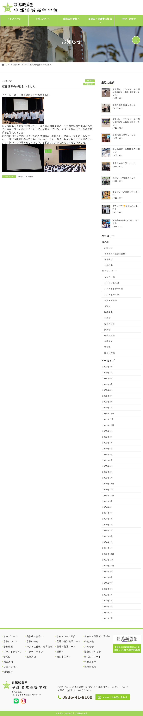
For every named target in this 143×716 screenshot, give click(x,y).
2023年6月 (107, 589)
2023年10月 (108, 566)
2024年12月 (108, 484)
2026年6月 (107, 378)
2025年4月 (107, 460)
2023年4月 (107, 601)
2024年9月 (107, 501)
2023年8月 (107, 577)
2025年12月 (108, 413)
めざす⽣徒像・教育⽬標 (40, 646)
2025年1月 (107, 478)
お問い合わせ (128, 19)
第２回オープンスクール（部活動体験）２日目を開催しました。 (126, 92)
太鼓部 (107, 318)
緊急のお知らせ (92, 651)
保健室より (90, 662)
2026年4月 (107, 390)
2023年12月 (108, 554)
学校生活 (108, 259)
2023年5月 (107, 595)
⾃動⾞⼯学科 (64, 656)
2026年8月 (107, 367)
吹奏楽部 (108, 312)
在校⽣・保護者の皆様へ (100, 20)
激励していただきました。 (125, 177)
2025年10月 (108, 425)
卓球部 (107, 306)
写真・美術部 (110, 300)
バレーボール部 (111, 295)
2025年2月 (107, 472)
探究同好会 (109, 324)
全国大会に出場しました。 (125, 135)
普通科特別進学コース (68, 641)
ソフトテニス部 (111, 283)
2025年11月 (108, 419)
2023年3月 (107, 606)
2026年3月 (107, 396)
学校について (43, 19)
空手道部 (108, 341)
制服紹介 (8, 672)
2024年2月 (107, 542)
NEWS (90, 81)
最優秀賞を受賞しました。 (125, 105)
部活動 (7, 656)
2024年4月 (107, 530)
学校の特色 (32, 641)
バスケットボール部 (113, 289)
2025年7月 (107, 443)
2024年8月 (107, 507)
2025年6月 (107, 449)
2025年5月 (107, 454)
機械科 (60, 651)
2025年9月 (107, 431)
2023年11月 (108, 560)
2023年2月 (107, 612)
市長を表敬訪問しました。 (125, 163)
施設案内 (8, 662)
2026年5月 (107, 384)
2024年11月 (108, 489)
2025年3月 (107, 466)
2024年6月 (107, 519)
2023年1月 (107, 618)
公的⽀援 (89, 641)
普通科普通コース (66, 646)
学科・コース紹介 (66, 636)
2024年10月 (108, 495)
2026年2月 (107, 402)
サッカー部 (109, 277)
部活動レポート (109, 271)
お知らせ (108, 248)
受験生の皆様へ (71, 19)
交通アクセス (10, 667)
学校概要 (8, 646)
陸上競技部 (109, 353)
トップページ (14, 19)
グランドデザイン (12, 651)
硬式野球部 (109, 335)
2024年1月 (107, 548)
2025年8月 (107, 437)
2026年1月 (107, 408)
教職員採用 (90, 667)
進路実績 (31, 656)
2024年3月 (107, 536)
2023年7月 (107, 583)
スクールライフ (35, 651)
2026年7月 (107, 372)
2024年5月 (107, 525)
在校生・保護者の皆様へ (115, 254)
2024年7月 (107, 513)
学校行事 (89, 84)
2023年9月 (107, 571)
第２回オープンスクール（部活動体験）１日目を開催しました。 (126, 122)
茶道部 (107, 347)
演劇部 (107, 330)
